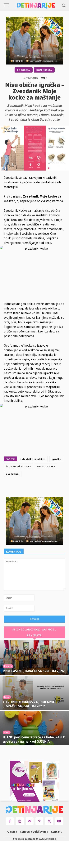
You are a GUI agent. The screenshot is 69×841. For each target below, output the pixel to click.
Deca (7, 697)
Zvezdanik (12, 474)
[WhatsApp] (54, 488)
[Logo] (36, 6)
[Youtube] (59, 821)
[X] (36, 488)
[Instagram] (20, 821)
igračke (56, 459)
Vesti (6, 732)
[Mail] (30, 821)
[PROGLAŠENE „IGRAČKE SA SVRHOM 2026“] (34, 657)
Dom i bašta (44, 70)
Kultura (8, 666)
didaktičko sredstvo (32, 459)
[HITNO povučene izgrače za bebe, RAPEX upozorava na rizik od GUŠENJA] (34, 728)
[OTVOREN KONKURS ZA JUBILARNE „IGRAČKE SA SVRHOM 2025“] (34, 693)
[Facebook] (27, 488)
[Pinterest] (45, 488)
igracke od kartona (18, 466)
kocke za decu (46, 466)
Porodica (23, 70)
